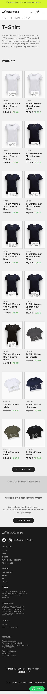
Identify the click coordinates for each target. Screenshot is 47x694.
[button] (37, 688)
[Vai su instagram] (10, 540)
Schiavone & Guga (38, 682)
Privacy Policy (33, 669)
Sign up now (23, 520)
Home (4, 17)
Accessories (7, 563)
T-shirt (5, 557)
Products (15, 17)
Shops (4, 575)
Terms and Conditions (15, 668)
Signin (4, 581)
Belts (4, 551)
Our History (7, 572)
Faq (3, 578)
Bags (4, 554)
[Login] (31, 12)
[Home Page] (10, 12)
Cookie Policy (23, 672)
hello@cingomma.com (22, 540)
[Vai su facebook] (4, 540)
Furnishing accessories (12, 560)
